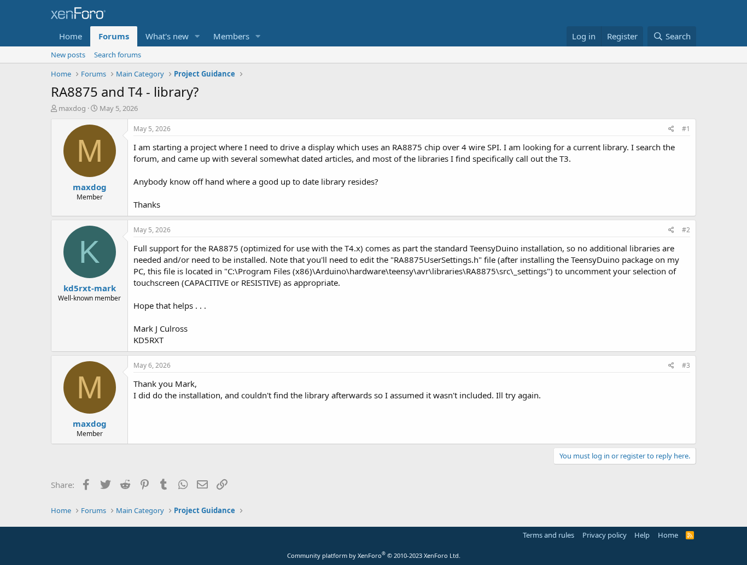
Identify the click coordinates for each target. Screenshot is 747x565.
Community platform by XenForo (373, 555)
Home (70, 36)
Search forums (117, 55)
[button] (197, 36)
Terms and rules (548, 535)
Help (642, 535)
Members (231, 36)
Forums (113, 36)
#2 (686, 229)
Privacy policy (604, 535)
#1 (686, 128)
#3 (686, 365)
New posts (68, 55)
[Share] (671, 129)
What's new (167, 36)
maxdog (72, 108)
